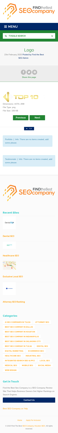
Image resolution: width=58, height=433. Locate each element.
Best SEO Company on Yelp (15, 408)
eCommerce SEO (36, 351)
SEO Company (28, 426)
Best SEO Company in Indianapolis (22, 337)
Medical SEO (11, 365)
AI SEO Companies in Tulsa (17, 322)
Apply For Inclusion (33, 420)
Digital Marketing (14, 351)
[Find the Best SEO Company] (29, 11)
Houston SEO (39, 426)
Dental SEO (42, 346)
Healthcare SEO (13, 356)
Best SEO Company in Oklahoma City (23, 341)
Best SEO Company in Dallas (19, 327)
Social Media (44, 365)
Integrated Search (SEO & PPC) (20, 361)
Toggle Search (17, 36)
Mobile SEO (27, 365)
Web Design (10, 370)
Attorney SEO (42, 322)
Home (19, 420)
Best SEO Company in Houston (20, 332)
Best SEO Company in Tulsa (18, 346)
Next (37, 117)
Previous (21, 117)
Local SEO (45, 361)
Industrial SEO (33, 356)
